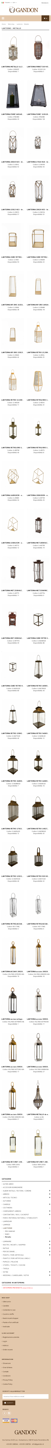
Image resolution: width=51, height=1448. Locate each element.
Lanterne (20, 24)
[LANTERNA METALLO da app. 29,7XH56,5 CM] (38, 1095)
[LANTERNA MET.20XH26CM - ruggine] (12, 619)
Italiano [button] (7, 2)
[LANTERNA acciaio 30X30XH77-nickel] (38, 1000)
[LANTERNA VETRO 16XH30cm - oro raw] (38, 762)
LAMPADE (6, 1225)
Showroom (7, 1363)
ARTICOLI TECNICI (10, 1198)
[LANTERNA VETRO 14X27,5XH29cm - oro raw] (38, 810)
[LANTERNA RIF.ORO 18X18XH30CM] (38, 286)
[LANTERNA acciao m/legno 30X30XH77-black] (12, 1000)
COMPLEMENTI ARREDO (12, 1211)
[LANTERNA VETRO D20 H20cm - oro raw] (38, 857)
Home (4, 24)
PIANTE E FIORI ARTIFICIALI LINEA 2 (16, 1258)
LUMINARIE (7, 1241)
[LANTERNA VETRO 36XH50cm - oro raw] (38, 714)
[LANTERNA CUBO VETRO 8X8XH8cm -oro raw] (12, 667)
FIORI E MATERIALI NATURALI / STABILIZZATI (20, 1218)
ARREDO (6, 1194)
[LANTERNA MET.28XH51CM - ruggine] (38, 524)
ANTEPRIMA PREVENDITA (18, 1288)
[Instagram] (9, 1413)
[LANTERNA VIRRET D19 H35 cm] (38, 48)
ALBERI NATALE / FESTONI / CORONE (17, 1191)
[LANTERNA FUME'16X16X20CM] (12, 95)
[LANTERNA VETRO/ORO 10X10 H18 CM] (38, 429)
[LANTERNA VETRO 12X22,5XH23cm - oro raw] (12, 857)
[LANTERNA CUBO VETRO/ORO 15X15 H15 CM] (38, 238)
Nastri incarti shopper (10, 1318)
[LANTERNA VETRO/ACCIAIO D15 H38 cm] (38, 905)
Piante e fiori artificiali (10, 1322)
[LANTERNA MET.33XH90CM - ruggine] (38, 572)
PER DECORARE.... (10, 1252)
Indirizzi (5, 1345)
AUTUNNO (7, 1201)
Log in (5, 1341)
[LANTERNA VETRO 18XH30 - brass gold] (38, 667)
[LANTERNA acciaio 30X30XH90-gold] (12, 1095)
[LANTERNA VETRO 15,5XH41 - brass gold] (12, 381)
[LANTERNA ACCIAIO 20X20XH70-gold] (12, 953)
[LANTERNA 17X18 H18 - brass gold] (38, 143)
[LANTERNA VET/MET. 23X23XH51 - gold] (12, 1143)
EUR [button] (14, 2)
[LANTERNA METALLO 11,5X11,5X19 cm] (12, 48)
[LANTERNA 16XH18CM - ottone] (12, 476)
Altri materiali (10, 1231)
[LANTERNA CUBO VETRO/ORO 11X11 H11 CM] (12, 238)
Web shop (11, 24)
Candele (6, 1306)
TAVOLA (6, 1269)
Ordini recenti (8, 1350)
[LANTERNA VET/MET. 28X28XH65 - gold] (38, 1143)
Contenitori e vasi (9, 1310)
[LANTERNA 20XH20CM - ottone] (38, 476)
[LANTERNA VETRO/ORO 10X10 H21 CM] (12, 429)
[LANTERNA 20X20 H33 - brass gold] (38, 191)
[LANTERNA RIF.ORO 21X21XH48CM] (12, 286)
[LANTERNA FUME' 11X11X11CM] (38, 95)
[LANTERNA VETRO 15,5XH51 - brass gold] (38, 333)
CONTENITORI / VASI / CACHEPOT (16, 1215)
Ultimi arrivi (8, 1184)
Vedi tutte (6, 1326)
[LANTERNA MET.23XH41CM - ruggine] (12, 572)
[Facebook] (4, 1413)
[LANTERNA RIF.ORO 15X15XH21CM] (12, 333)
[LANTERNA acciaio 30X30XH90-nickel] (38, 1048)
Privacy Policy (8, 1380)
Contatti (5, 1372)
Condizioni (6, 1376)
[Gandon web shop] (25, 10)
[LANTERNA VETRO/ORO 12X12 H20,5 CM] (38, 381)
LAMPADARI (7, 1221)
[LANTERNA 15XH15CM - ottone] (12, 524)
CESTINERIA (7, 1208)
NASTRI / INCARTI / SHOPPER (14, 1245)
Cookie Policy (7, 1384)
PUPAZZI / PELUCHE (10, 1262)
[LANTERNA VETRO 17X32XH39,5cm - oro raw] (12, 810)
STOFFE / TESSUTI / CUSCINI (14, 1265)
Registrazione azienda (11, 1337)
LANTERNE (7, 1228)
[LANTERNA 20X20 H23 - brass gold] (12, 143)
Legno (7, 1234)
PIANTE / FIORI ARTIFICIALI (13, 1255)
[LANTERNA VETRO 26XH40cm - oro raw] (12, 762)
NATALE (6, 1248)
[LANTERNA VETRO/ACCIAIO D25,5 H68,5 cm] (12, 905)
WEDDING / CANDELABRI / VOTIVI (16, 1275)
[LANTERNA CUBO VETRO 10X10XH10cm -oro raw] (38, 619)
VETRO (5, 1272)
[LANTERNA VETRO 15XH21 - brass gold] (12, 714)
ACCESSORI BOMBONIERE (13, 1187)
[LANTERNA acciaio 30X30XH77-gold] (12, 1048)
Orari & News (7, 1367)
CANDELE (6, 1204)
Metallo (26, 24)
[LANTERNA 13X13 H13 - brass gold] (12, 191)
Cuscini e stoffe (8, 1314)
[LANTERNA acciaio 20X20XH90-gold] (38, 953)
